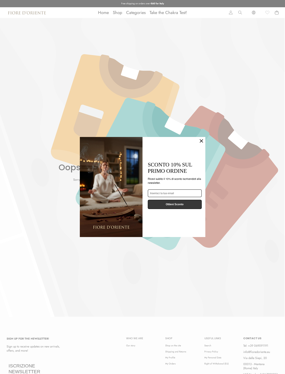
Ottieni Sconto (175, 204)
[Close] (201, 141)
